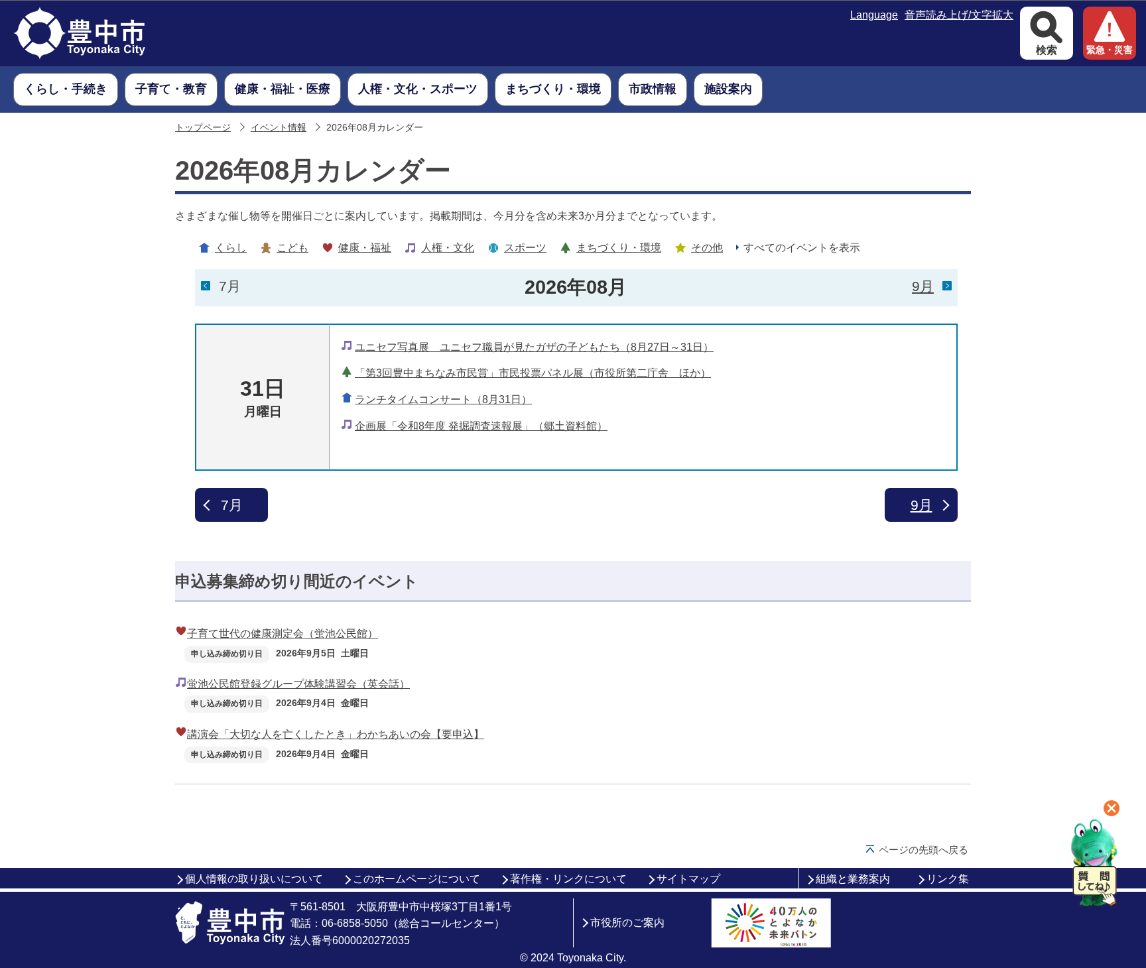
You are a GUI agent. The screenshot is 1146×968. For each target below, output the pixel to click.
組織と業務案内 (853, 878)
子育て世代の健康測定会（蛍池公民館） (282, 633)
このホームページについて (416, 878)
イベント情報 (278, 128)
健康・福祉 (364, 247)
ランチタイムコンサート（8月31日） (443, 399)
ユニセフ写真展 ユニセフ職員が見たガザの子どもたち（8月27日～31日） (534, 347)
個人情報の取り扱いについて (254, 878)
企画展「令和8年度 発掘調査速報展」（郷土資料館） (481, 426)
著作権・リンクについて (568, 878)
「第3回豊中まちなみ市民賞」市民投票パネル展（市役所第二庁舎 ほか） (533, 373)
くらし (231, 247)
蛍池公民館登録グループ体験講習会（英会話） (298, 684)
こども (292, 247)
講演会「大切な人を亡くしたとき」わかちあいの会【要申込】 (335, 734)
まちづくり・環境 (618, 247)
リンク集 (947, 878)
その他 (707, 247)
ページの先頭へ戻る (923, 849)
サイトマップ (688, 878)
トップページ (203, 128)
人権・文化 (447, 247)
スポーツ (525, 247)
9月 (923, 286)
